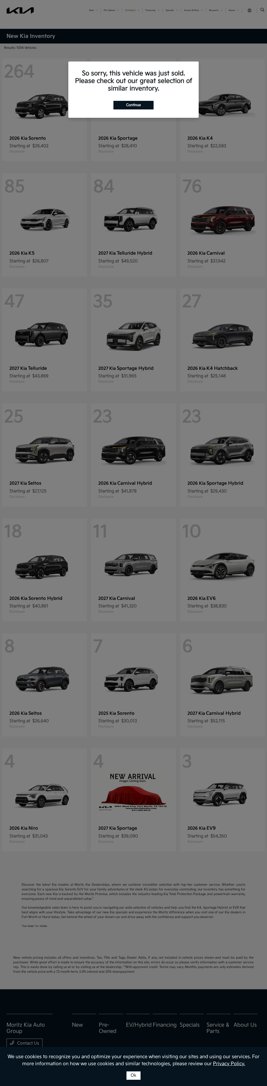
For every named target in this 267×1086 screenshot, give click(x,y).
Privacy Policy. (229, 1063)
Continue (133, 105)
